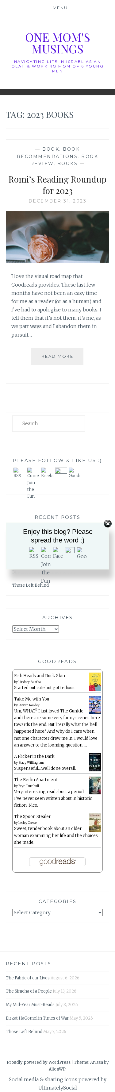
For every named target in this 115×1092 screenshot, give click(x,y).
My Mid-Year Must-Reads (30, 1004)
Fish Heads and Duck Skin (39, 675)
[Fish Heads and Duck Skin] (95, 690)
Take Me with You (31, 699)
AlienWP (57, 1069)
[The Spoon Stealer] (95, 831)
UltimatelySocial (57, 1088)
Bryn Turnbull (28, 786)
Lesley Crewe (27, 823)
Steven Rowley (29, 705)
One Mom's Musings (57, 42)
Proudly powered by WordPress (39, 1062)
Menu (60, 7)
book (50, 149)
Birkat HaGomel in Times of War (37, 1018)
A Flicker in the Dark (34, 756)
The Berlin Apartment (35, 779)
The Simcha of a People (29, 991)
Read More (62, 359)
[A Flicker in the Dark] (95, 770)
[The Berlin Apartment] (95, 793)
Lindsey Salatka (29, 682)
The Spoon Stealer (32, 816)
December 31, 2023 (58, 201)
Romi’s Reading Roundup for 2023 (57, 184)
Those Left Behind (30, 585)
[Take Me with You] (95, 713)
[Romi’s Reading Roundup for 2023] (57, 261)
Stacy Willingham (31, 763)
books (67, 163)
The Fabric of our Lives (28, 978)
